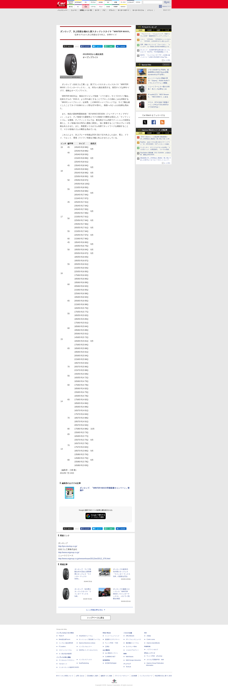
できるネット (63, 664)
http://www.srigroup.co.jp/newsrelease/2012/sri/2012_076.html (84, 559)
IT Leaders (62, 646)
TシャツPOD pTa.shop (154, 656)
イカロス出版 (128, 633)
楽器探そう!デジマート (112, 639)
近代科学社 (106, 660)
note (111, 46)
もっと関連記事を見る (94, 610)
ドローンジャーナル (65, 650)
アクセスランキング (149, 27)
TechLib (128, 667)
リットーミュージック (112, 636)
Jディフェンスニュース (133, 639)
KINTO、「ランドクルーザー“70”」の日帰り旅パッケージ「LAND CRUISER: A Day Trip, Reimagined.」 (155, 57)
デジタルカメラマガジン (66, 660)
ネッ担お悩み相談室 (65, 653)
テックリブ (127, 664)
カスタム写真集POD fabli (155, 659)
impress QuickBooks (153, 643)
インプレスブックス (85, 659)
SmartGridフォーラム (86, 636)
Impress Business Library (87, 643)
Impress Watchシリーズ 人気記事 (154, 130)
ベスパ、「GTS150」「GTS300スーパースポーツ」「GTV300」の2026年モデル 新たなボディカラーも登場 (155, 41)
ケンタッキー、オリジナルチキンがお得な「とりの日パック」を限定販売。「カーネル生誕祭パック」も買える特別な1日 (155, 149)
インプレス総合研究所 (66, 643)
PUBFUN (147, 646)
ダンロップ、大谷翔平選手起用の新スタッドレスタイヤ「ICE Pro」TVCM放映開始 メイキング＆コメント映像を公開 (155, 52)
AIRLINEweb (130, 636)
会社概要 (134, 676)
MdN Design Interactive (133, 660)
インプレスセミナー (85, 646)
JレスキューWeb (131, 646)
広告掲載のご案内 (92, 676)
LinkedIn (122, 46)
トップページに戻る (95, 618)
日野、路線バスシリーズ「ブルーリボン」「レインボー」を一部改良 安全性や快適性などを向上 (155, 46)
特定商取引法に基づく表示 (163, 676)
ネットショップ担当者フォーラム (89, 639)
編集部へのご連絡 (106, 676)
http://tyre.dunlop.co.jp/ (67, 546)
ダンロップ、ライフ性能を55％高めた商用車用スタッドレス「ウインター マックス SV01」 (82, 574)
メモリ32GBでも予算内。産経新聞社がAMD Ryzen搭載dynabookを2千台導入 (158, 72)
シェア (87, 46)
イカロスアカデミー (132, 650)
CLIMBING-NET (110, 656)
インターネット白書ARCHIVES (69, 667)
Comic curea (151, 639)
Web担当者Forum (64, 639)
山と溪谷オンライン (111, 653)
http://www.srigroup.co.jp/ (68, 552)
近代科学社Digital (110, 663)
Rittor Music (107, 633)
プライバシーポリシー (122, 676)
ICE (145, 633)
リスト (77, 46)
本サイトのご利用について (64, 676)
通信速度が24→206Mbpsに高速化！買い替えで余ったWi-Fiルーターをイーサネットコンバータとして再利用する (155, 160)
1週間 (158, 30)
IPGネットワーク (149, 653)
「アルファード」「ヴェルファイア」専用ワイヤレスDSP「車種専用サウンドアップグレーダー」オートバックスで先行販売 (155, 36)
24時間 (149, 30)
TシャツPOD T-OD (111, 643)
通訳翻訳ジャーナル (132, 643)
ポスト (70, 46)
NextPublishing (84, 663)
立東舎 (107, 646)
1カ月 (167, 30)
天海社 (149, 636)
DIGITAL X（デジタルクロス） (88, 650)
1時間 (140, 30)
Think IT (61, 636)
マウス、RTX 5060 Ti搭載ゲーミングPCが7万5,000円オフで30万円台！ (158, 104)
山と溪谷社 (106, 650)
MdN (125, 653)
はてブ (99, 46)
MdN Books (129, 656)
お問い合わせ (80, 676)
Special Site (146, 65)
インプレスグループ (146, 676)
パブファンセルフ (152, 649)
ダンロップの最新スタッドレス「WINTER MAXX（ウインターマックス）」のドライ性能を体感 (121, 594)
